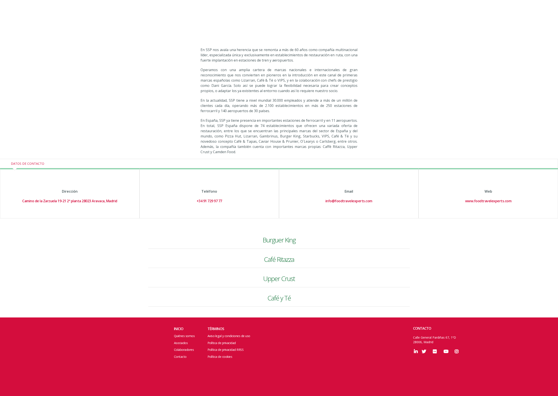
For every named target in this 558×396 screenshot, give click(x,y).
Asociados (181, 343)
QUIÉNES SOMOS (364, 15)
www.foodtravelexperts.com (488, 201)
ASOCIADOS (413, 15)
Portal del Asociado (526, 15)
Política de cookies (220, 357)
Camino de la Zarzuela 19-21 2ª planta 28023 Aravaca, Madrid (69, 201)
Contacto (180, 357)
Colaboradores (184, 350)
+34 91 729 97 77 (209, 201)
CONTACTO (488, 15)
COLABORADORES (442, 15)
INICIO (340, 15)
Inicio (179, 328)
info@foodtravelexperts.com (348, 201)
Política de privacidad (222, 343)
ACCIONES (391, 15)
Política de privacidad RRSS (226, 350)
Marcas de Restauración (24, 16)
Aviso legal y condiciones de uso (229, 336)
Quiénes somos (184, 336)
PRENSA (467, 15)
